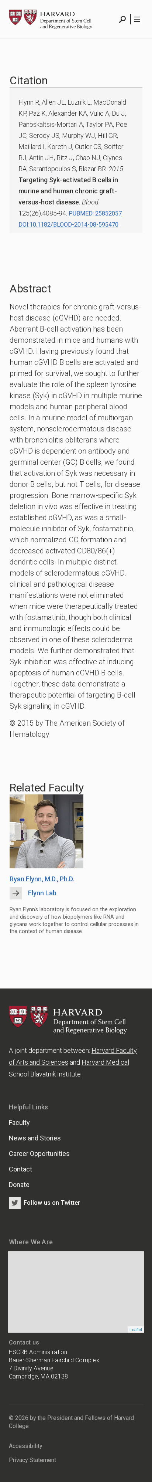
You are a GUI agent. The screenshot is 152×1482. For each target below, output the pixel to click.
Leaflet (135, 1329)
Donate (19, 1184)
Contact (20, 1169)
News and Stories (35, 1138)
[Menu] (136, 19)
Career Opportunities (39, 1153)
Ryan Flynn (42, 879)
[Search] (122, 19)
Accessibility (25, 1445)
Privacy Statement (32, 1460)
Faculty (19, 1122)
